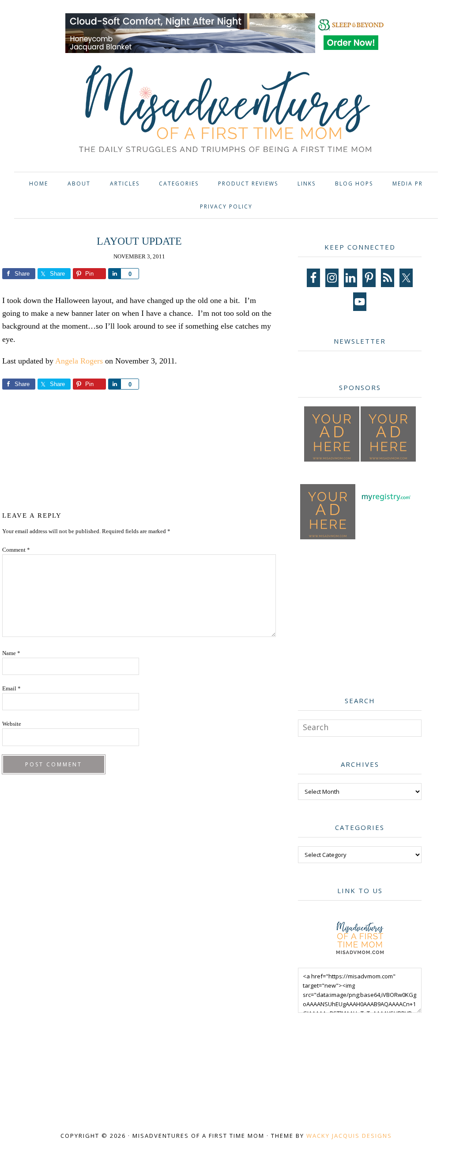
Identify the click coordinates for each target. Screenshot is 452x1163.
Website (11, 723)
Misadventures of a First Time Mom (226, 110)
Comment (16, 549)
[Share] (114, 273)
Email (11, 688)
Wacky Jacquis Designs (349, 1136)
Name (11, 653)
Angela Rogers (79, 360)
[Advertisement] (165, 449)
